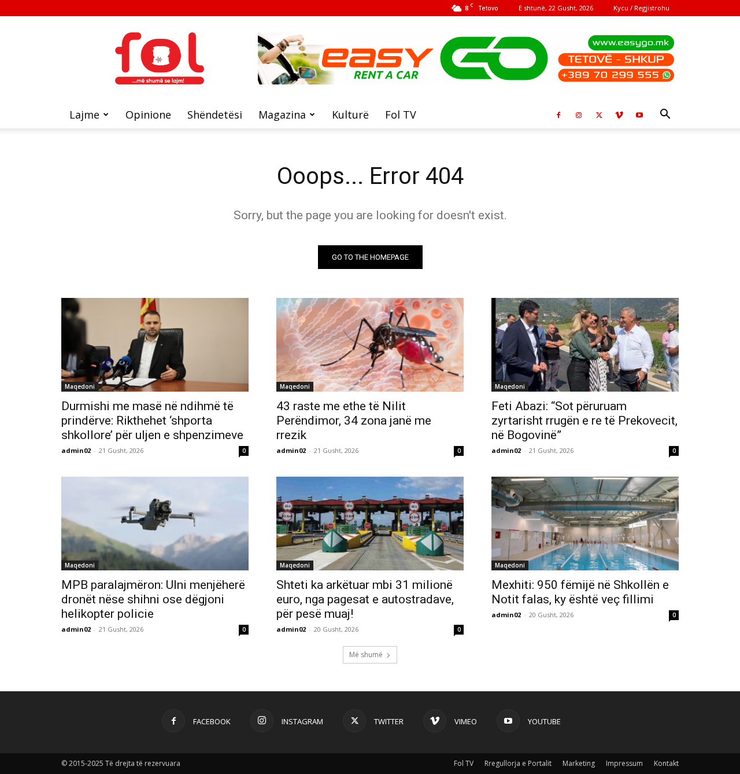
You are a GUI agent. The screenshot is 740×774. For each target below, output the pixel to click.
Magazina (282, 114)
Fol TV (400, 114)
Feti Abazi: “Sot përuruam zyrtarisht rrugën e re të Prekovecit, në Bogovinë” (584, 420)
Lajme (84, 114)
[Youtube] (639, 114)
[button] (665, 115)
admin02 (76, 450)
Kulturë (350, 114)
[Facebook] (558, 114)
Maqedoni (80, 386)
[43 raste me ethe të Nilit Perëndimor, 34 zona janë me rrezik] (370, 345)
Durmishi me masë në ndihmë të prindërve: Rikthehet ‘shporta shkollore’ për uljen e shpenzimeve (152, 420)
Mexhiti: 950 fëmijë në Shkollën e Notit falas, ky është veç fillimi (580, 592)
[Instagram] (578, 114)
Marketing (579, 763)
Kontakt (666, 763)
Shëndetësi (214, 114)
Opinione (148, 114)
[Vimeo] (619, 114)
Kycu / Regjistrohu (641, 7)
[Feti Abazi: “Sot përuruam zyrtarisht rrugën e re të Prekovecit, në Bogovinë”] (585, 345)
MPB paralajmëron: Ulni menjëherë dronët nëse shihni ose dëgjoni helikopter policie (153, 599)
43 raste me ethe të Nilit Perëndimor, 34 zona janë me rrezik (353, 420)
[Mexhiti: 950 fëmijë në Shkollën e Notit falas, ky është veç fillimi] (585, 523)
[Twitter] (599, 114)
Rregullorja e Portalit (518, 763)
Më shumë (366, 654)
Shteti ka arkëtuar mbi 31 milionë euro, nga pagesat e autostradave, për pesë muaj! (365, 599)
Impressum (624, 763)
